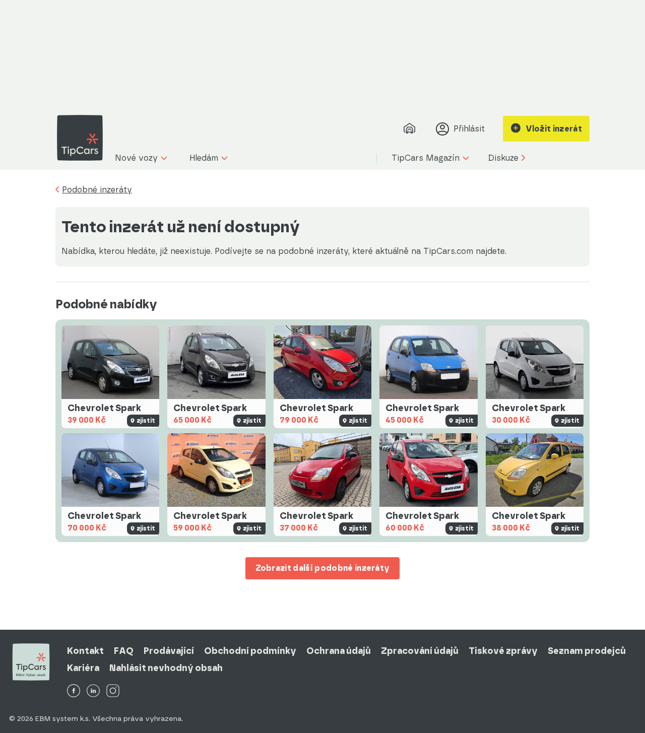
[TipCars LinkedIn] (93, 691)
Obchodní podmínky (250, 650)
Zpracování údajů (420, 650)
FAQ (124, 650)
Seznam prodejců (587, 650)
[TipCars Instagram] (112, 691)
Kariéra (83, 668)
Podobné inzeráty (97, 190)
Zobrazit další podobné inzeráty (322, 568)
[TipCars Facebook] (73, 691)
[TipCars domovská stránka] (83, 138)
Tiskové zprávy (503, 650)
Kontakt (85, 650)
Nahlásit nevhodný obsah (166, 668)
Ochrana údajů (338, 650)
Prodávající (169, 650)
